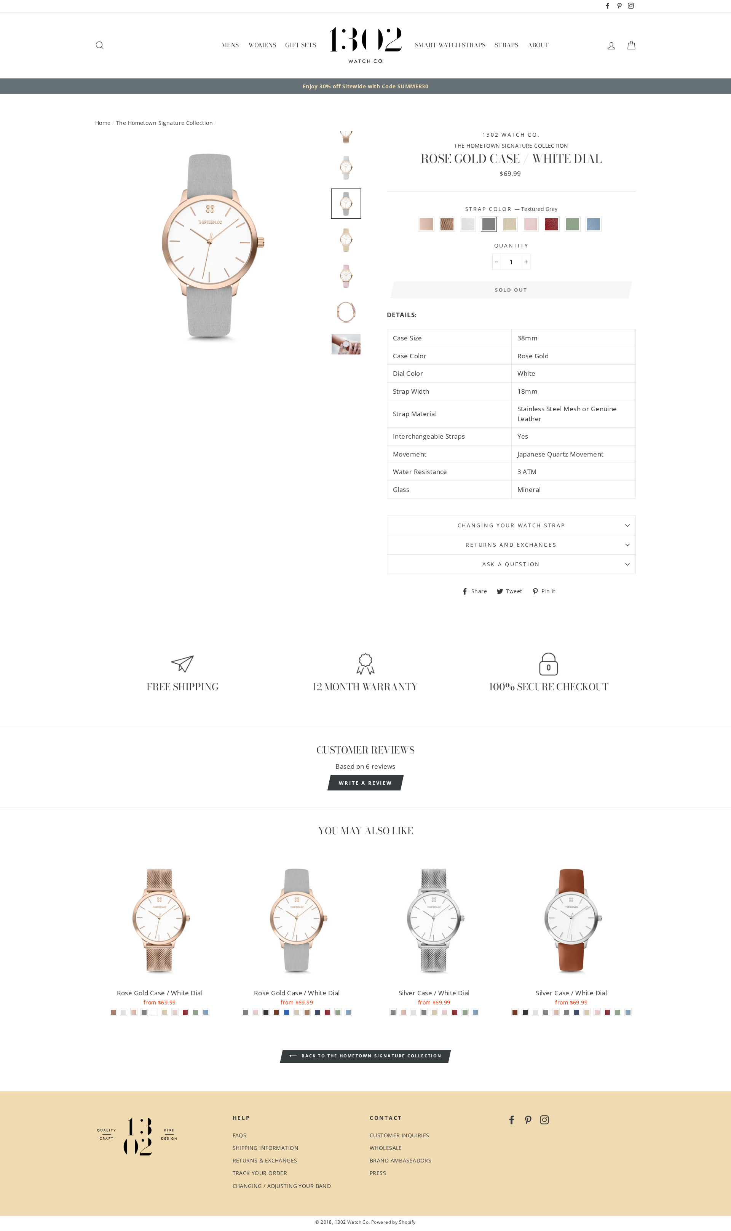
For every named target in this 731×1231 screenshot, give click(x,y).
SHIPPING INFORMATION (266, 1147)
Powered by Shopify (393, 1222)
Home (103, 122)
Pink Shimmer (531, 224)
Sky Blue (594, 224)
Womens (262, 44)
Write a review (365, 782)
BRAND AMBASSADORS (400, 1160)
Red (552, 224)
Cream (510, 224)
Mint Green (573, 224)
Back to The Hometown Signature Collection (371, 1056)
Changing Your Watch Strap (511, 525)
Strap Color (511, 208)
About (538, 44)
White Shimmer (468, 224)
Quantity (511, 245)
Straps (506, 44)
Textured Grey (489, 224)
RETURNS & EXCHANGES (265, 1160)
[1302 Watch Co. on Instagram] (544, 1119)
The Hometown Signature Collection (164, 122)
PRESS (378, 1173)
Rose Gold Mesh (447, 224)
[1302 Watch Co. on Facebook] (511, 1119)
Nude (426, 224)
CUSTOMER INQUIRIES (399, 1135)
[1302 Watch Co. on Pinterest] (528, 1119)
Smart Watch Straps (450, 44)
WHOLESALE (386, 1147)
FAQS (240, 1135)
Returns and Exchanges (511, 544)
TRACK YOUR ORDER (260, 1173)
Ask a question (511, 564)
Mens (230, 44)
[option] (365, 86)
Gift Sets (300, 44)
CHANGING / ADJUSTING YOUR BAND (282, 1185)
